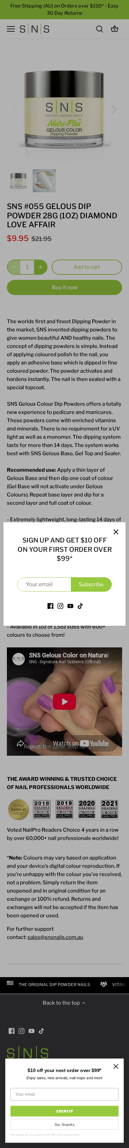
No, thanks (64, 1124)
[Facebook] (50, 605)
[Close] (115, 531)
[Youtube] (70, 605)
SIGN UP (64, 1111)
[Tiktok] (80, 605)
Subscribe (91, 584)
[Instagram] (60, 605)
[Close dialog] (115, 1066)
